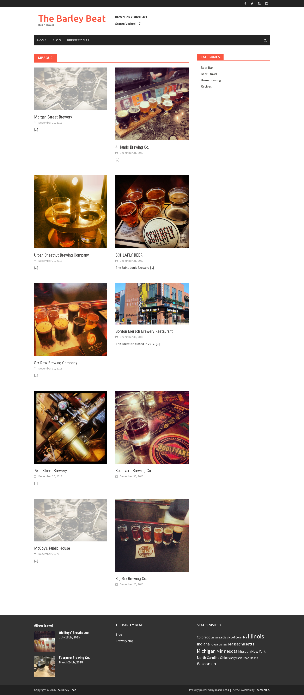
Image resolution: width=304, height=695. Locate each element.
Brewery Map (78, 40)
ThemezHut (262, 690)
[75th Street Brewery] (70, 427)
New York (258, 651)
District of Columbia (235, 637)
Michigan (206, 651)
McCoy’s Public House (52, 548)
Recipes (206, 86)
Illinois (256, 636)
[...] (36, 129)
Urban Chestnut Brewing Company (61, 255)
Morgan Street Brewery (53, 117)
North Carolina (208, 657)
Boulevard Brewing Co (133, 470)
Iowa (214, 644)
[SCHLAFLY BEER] (151, 211)
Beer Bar (207, 67)
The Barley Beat (72, 18)
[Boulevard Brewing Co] (151, 427)
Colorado (203, 637)
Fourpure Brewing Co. (74, 658)
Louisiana (223, 644)
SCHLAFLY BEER (128, 255)
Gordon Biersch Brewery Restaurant (144, 331)
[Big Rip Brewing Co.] (151, 535)
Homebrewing (211, 80)
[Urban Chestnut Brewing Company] (70, 211)
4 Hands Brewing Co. (132, 147)
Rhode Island (250, 658)
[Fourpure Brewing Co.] (44, 666)
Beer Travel (209, 74)
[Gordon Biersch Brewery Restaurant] (151, 303)
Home (41, 40)
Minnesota (227, 651)
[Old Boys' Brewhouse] (44, 641)
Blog (57, 40)
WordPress (222, 690)
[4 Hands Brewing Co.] (151, 104)
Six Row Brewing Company (55, 362)
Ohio (223, 657)
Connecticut (216, 637)
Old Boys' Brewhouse (74, 633)
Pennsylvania (234, 658)
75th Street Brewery (50, 470)
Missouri (244, 651)
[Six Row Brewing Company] (70, 319)
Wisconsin (206, 664)
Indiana (203, 644)
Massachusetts (241, 644)
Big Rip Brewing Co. (131, 578)
